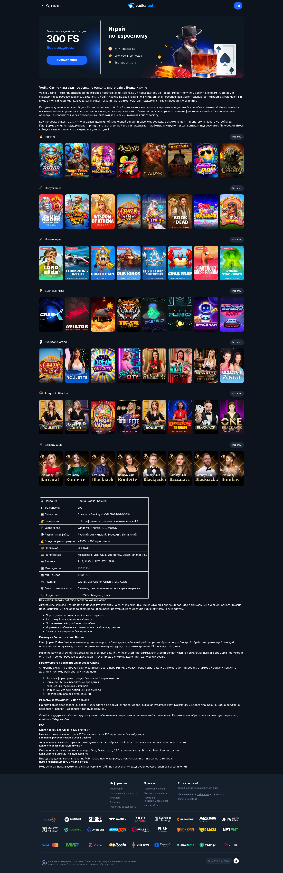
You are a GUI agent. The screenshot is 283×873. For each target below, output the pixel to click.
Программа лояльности (123, 793)
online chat (203, 794)
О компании (116, 788)
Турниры (115, 797)
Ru (238, 5)
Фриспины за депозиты (123, 806)
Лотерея (115, 802)
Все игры (236, 137)
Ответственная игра (156, 793)
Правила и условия (155, 788)
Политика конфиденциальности (156, 799)
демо (51, 169)
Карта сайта (151, 805)
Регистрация (67, 60)
